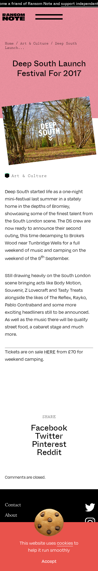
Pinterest (49, 444)
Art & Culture (34, 43)
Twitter (49, 436)
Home (9, 43)
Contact (13, 505)
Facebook (49, 428)
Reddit (49, 452)
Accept (49, 561)
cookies (65, 543)
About (11, 515)
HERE (50, 352)
